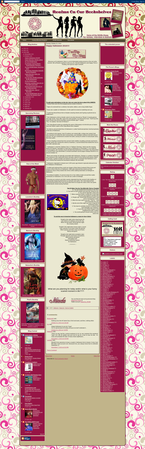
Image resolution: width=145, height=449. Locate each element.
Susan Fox (105, 376)
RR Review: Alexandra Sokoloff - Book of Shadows (34, 71)
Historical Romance (108, 322)
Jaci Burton (105, 328)
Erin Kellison (106, 301)
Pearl (104, 360)
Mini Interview (106, 347)
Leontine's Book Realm (112, 71)
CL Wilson (105, 287)
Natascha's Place (76, 300)
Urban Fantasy (106, 386)
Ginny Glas (105, 311)
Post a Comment (52, 350)
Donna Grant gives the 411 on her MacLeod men (33, 87)
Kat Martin (105, 336)
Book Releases (106, 278)
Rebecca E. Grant (107, 363)
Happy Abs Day (106, 319)
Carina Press (106, 281)
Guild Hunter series (108, 316)
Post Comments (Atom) (61, 358)
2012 (24, 48)
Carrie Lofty (105, 282)
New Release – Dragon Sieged (33, 358)
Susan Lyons (106, 378)
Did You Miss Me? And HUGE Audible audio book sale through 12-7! (33, 391)
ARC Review (106, 274)
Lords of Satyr (106, 344)
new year (105, 354)
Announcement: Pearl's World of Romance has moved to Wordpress (117, 101)
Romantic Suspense (108, 368)
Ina (48, 324)
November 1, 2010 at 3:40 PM (59, 338)
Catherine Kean (107, 284)
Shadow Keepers (107, 373)
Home (73, 356)
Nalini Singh (106, 349)
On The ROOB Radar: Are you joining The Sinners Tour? (33, 94)
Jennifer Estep (106, 330)
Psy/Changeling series (108, 362)
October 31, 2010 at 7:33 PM (59, 330)
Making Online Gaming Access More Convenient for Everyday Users (33, 351)
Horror (104, 324)
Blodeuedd (50, 318)
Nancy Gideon (106, 351)
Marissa (104, 346)
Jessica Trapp (106, 332)
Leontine (49, 340)
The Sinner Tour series (108, 384)
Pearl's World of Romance (112, 96)
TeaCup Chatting (69, 308)
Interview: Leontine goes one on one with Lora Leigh (34, 83)
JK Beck (104, 333)
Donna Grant (28, 356)
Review (104, 367)
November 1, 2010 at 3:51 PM (59, 347)
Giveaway (105, 313)
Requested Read (107, 365)
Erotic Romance (107, 303)
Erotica (104, 305)
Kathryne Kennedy (107, 338)
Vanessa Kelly (106, 387)
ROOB (104, 370)
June (26, 102)
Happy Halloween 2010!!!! (32, 58)
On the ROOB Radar (31, 81)
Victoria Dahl (106, 389)
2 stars (104, 262)
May (26, 104)
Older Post (97, 356)
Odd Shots (28, 348)
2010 (24, 52)
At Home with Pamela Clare (33, 375)
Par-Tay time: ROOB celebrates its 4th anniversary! (34, 78)
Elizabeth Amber (107, 300)
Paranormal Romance (108, 359)
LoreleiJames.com (30, 387)
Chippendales (106, 286)
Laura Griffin (106, 340)
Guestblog (105, 314)
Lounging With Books (111, 84)
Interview (105, 327)
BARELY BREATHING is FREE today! (37, 378)
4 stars (104, 267)
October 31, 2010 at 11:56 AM (59, 323)
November (28, 54)
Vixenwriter (28, 396)
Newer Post (48, 356)
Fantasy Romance (107, 308)
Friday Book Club (37, 336)
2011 (24, 50)
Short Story (105, 374)
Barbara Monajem (107, 276)
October (27, 56)
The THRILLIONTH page (32, 422)
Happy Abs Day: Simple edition (34, 60)
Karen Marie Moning (31, 409)
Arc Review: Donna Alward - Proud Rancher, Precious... (33, 64)
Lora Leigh (105, 343)
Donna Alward (106, 295)
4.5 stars (104, 268)
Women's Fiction (107, 390)
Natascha (61, 308)
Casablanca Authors (31, 362)
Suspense (105, 379)
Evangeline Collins (107, 306)
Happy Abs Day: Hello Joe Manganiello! (32, 75)
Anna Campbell (106, 271)
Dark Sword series (107, 294)
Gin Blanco (105, 309)
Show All (42, 434)
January (27, 108)
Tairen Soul (105, 381)
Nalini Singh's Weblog (31, 335)
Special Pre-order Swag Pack (32, 405)
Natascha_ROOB (86, 302)
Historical (105, 320)
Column (104, 289)
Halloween (56, 308)
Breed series (106, 279)
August (27, 99)
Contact (104, 290)
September (28, 97)
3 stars (104, 263)
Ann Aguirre (28, 403)
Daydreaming (116, 111)
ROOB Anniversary (107, 371)
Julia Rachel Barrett (108, 335)
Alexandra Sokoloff (107, 270)
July (26, 101)
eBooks (104, 298)
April (26, 106)
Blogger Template (67, 447)
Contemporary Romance (109, 292)
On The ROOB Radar (31, 62)
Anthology (105, 273)
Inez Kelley (105, 325)
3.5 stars (104, 265)
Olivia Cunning (106, 355)
